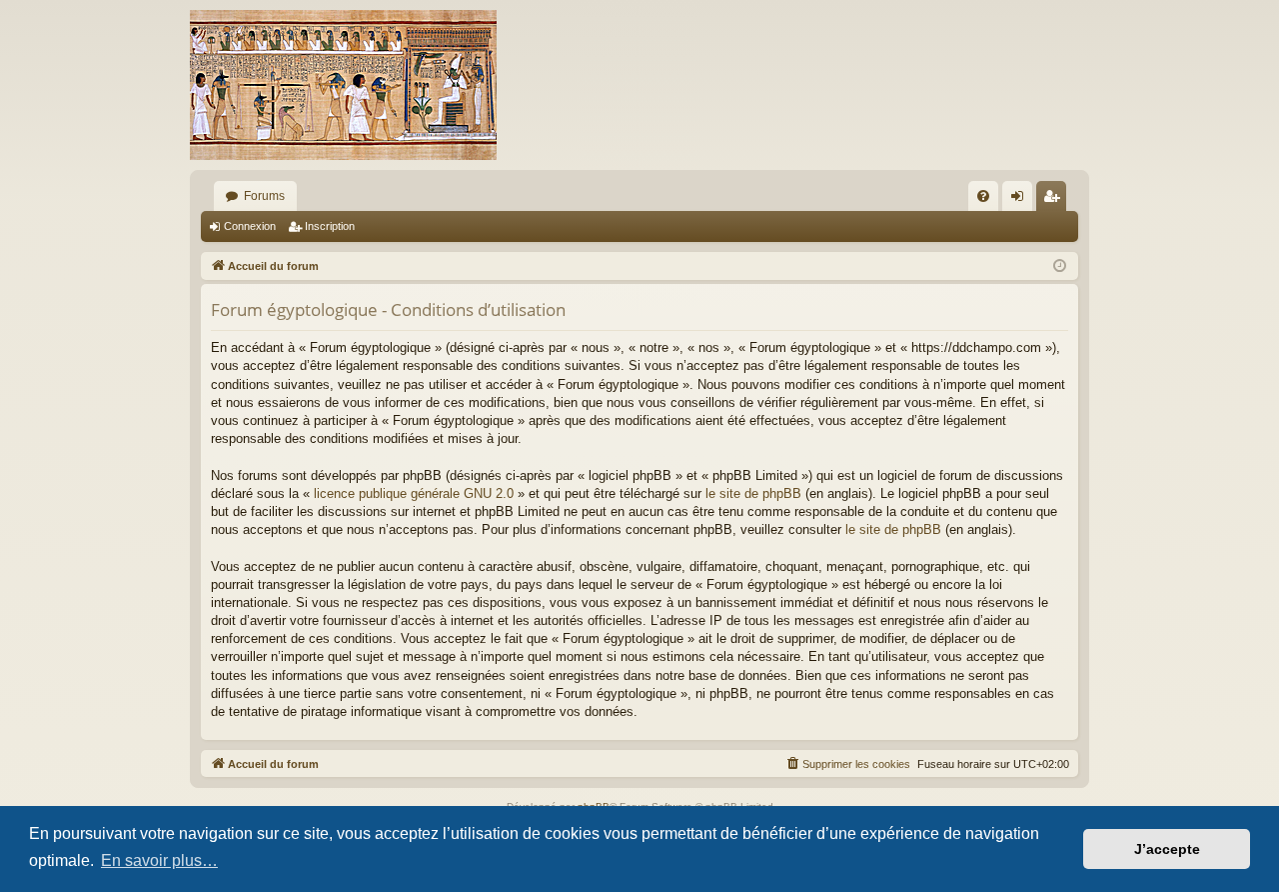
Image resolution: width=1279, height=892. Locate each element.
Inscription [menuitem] (1055, 200)
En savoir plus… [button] (159, 860)
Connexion (250, 226)
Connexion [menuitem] (1021, 200)
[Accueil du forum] (343, 85)
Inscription (330, 226)
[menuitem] (983, 196)
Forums (264, 196)
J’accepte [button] (1167, 849)
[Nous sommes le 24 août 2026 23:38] (1059, 266)
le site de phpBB (753, 493)
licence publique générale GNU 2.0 (414, 493)
